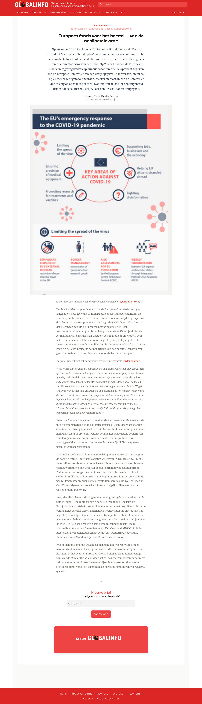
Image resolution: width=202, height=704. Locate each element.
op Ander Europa (129, 301)
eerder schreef (131, 361)
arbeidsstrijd (58, 12)
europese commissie (100, 29)
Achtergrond (101, 25)
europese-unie (114, 12)
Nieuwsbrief (135, 694)
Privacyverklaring (81, 694)
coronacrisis (78, 29)
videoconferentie (104, 69)
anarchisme (39, 12)
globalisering (93, 12)
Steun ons (102, 694)
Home (63, 694)
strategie (75, 12)
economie (22, 12)
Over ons (118, 694)
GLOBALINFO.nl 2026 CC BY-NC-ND (101, 699)
